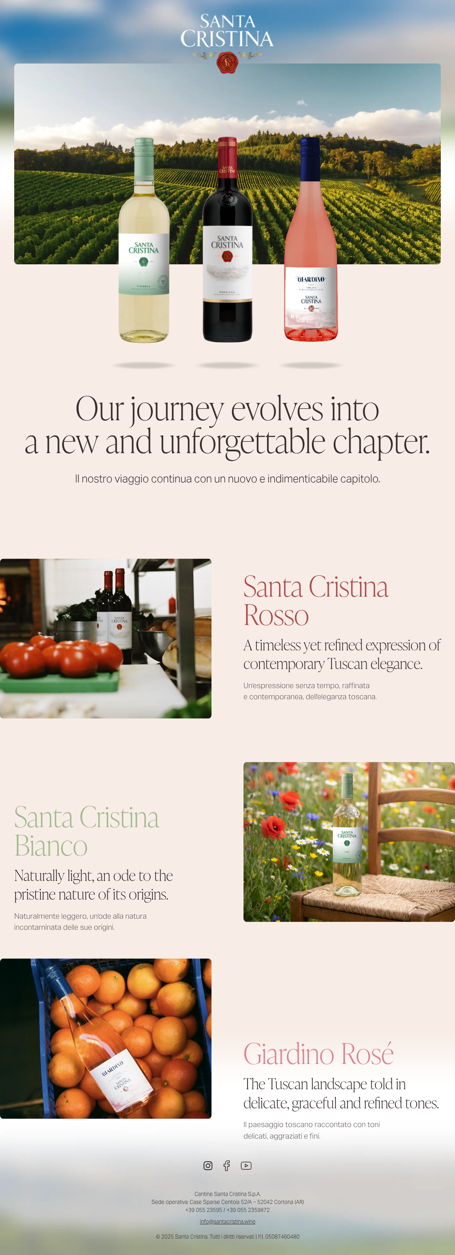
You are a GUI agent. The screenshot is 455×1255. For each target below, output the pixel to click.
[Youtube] (246, 1165)
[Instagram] (208, 1165)
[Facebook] (226, 1165)
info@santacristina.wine (227, 1221)
